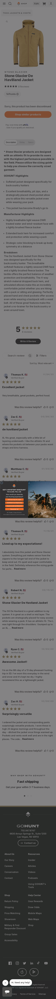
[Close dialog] (2, 483)
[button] (14, 500)
